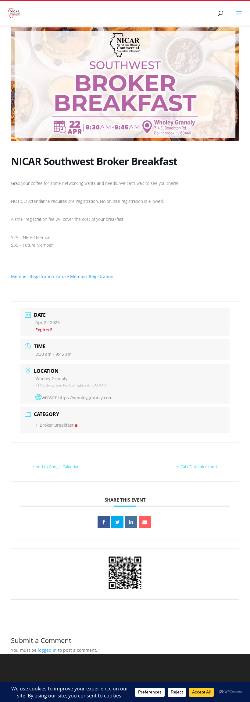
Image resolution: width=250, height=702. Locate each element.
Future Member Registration (84, 276)
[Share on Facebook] (104, 522)
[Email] (145, 522)
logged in (47, 650)
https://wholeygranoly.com (85, 397)
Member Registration (32, 276)
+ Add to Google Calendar (56, 466)
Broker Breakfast (56, 425)
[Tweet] (117, 522)
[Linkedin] (131, 522)
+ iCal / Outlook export (197, 466)
